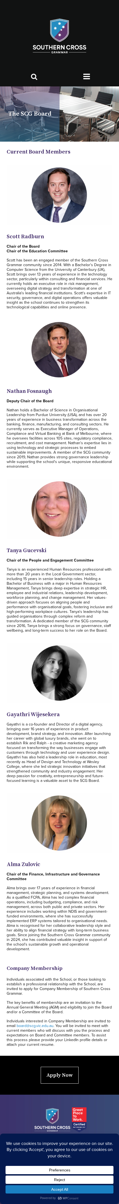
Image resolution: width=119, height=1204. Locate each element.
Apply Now (59, 1075)
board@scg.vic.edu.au (35, 1025)
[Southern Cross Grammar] (59, 36)
